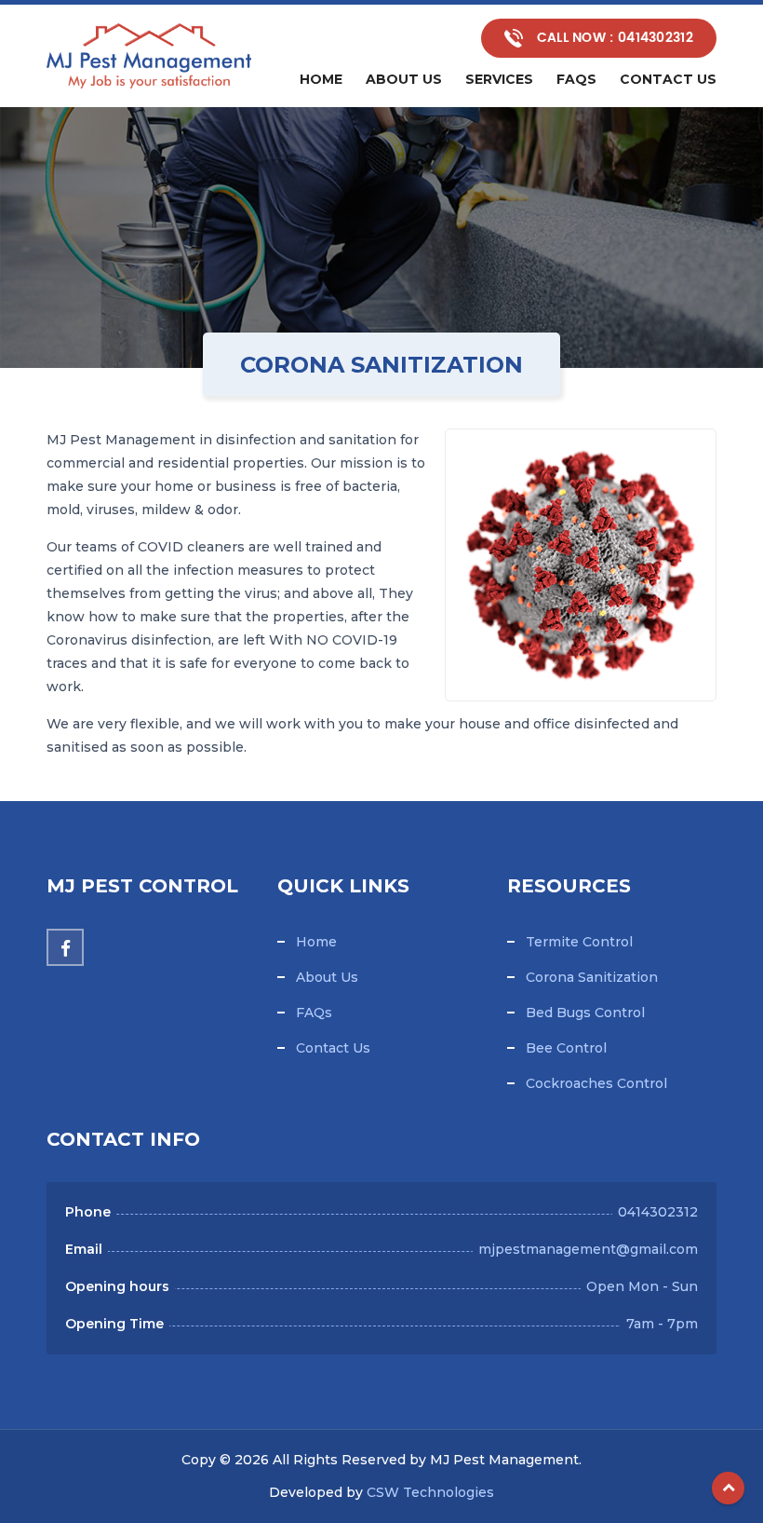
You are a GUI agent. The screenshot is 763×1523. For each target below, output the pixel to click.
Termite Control (579, 941)
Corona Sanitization (592, 977)
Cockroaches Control (596, 1083)
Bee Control (566, 1048)
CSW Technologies (430, 1492)
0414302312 (658, 1211)
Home (321, 79)
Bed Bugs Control (585, 1012)
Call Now (612, 37)
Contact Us (333, 1048)
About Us (404, 79)
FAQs (314, 1012)
